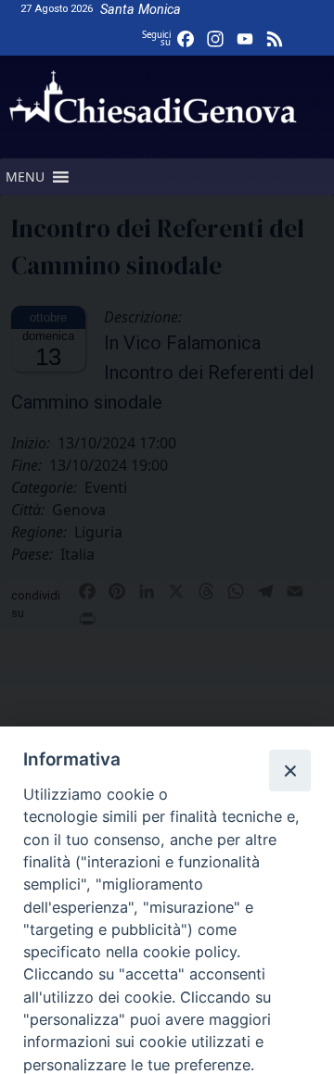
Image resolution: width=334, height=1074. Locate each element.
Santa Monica (140, 10)
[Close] (289, 770)
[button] (25, 177)
